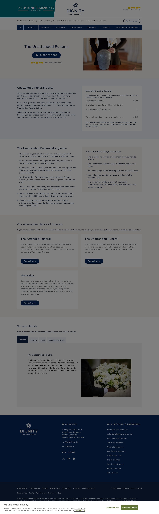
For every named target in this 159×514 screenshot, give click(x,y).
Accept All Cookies (129, 507)
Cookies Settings (112, 507)
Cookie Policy (80, 510)
